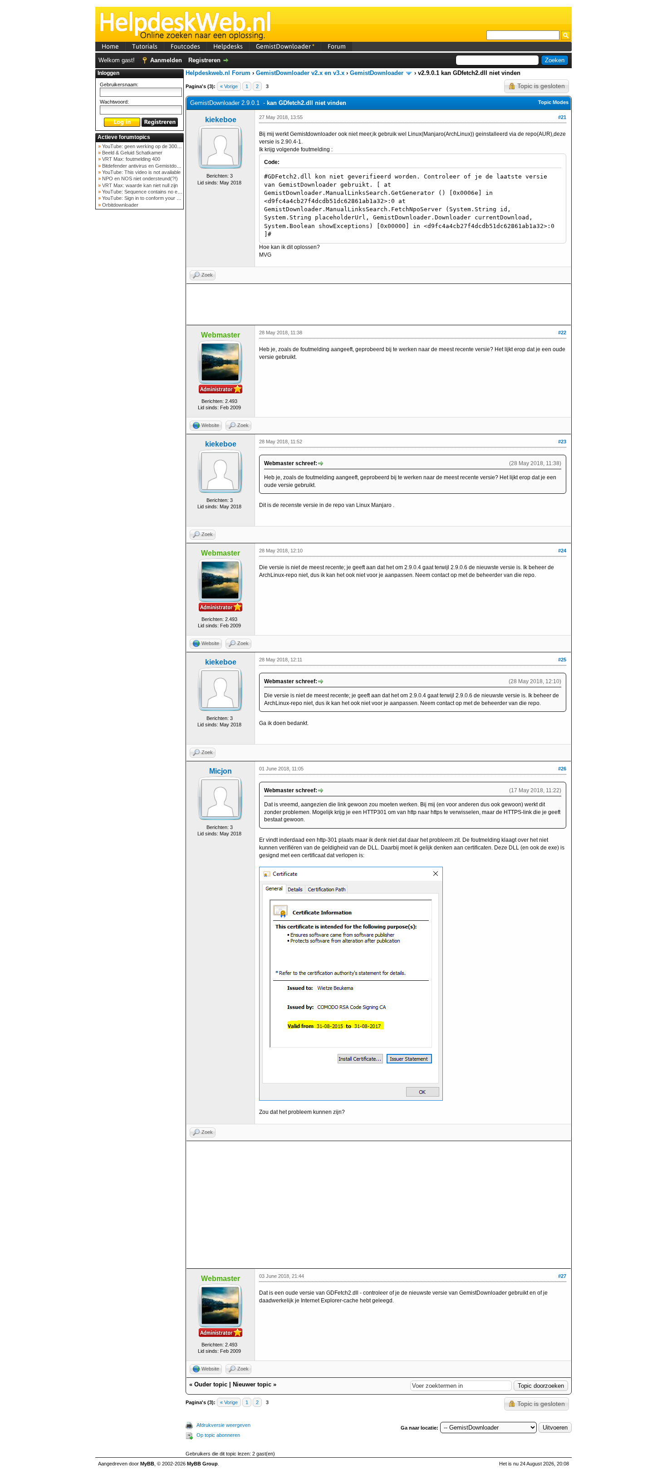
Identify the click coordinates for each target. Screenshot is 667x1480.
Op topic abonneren (218, 1435)
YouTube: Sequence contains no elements (148, 191)
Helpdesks (228, 46)
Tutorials (144, 46)
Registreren (204, 60)
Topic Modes (553, 102)
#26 (562, 768)
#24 (562, 550)
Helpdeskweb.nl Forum (218, 73)
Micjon (220, 771)
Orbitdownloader (119, 205)
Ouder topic (210, 1384)
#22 (562, 332)
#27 (562, 1276)
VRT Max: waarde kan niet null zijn (139, 185)
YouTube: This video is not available (141, 172)
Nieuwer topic (252, 1384)
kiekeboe (220, 120)
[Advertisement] (139, 356)
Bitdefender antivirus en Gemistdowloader (147, 166)
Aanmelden (166, 60)
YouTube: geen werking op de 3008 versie (148, 146)
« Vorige (229, 86)
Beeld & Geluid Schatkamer (131, 152)
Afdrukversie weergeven (223, 1425)
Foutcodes (185, 46)
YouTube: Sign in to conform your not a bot (148, 198)
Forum (337, 46)
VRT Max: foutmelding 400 (130, 159)
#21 (562, 117)
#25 (562, 659)
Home (110, 46)
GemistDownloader (285, 46)
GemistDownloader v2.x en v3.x (300, 73)
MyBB (147, 1463)
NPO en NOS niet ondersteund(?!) (139, 178)
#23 (562, 441)
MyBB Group (202, 1463)
